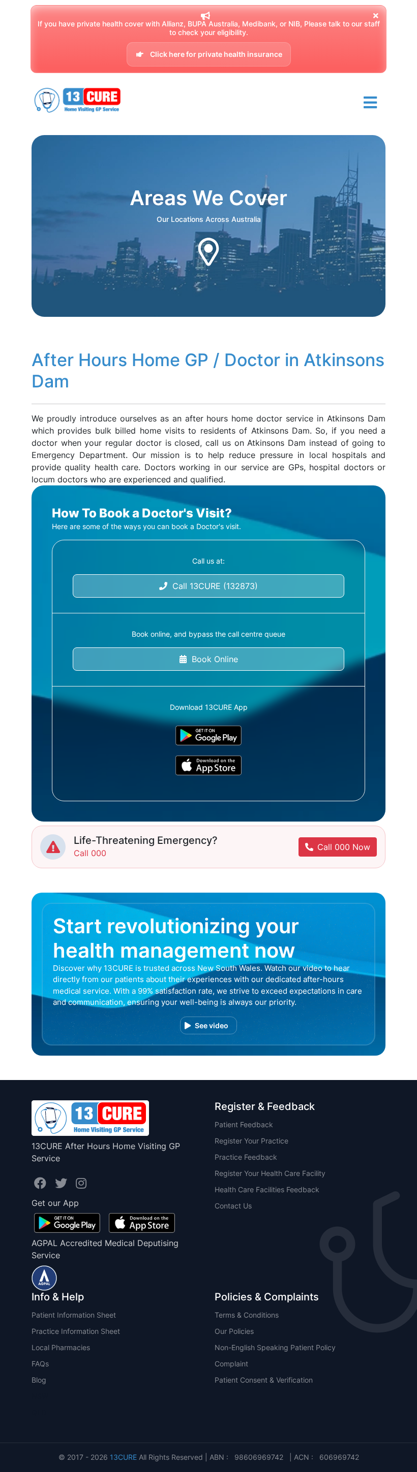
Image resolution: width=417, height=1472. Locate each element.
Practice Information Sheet (76, 1331)
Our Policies (234, 1331)
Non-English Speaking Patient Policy (275, 1347)
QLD (39, 1412)
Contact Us (233, 1205)
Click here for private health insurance (215, 54)
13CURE (123, 1457)
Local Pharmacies (61, 1347)
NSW (40, 1396)
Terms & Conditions (247, 1315)
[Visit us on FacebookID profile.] (42, 1183)
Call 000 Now (343, 847)
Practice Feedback (246, 1157)
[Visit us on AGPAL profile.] (44, 1277)
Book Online (212, 659)
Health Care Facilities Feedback (267, 1189)
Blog (39, 1380)
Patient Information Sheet (74, 1315)
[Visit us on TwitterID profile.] (63, 1183)
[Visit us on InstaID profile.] (81, 1183)
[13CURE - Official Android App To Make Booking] (208, 735)
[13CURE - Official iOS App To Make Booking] (208, 765)
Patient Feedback (244, 1124)
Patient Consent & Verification (264, 1380)
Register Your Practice (251, 1140)
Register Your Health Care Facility (270, 1173)
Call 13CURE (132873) (212, 586)
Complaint (231, 1363)
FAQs (40, 1363)
